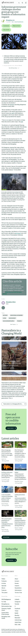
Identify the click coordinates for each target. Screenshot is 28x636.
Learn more (10, 428)
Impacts (17, 585)
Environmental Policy (8, 321)
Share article (16, 26)
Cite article (6, 29)
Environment (12, 318)
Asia (13, 21)
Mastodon (17, 617)
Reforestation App (7, 606)
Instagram (17, 601)
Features (4, 590)
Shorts (3, 588)
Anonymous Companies (16, 315)
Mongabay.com (10, 20)
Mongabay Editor (11, 302)
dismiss (12, 104)
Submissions (18, 590)
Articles (4, 583)
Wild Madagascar (6, 599)
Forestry (19, 321)
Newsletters (18, 588)
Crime (4, 318)
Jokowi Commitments (18, 21)
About (16, 579)
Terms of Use (18, 592)
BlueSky (17, 615)
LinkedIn (17, 599)
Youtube (17, 604)
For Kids (4, 601)
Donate (17, 583)
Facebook (17, 608)
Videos (3, 579)
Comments (6, 26)
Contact (17, 581)
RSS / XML (18, 624)
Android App (18, 620)
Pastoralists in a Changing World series (13, 404)
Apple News (18, 622)
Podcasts (4, 581)
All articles (6, 537)
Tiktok (16, 611)
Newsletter (10, 560)
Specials (4, 585)
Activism (5, 315)
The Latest (4, 592)
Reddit (16, 613)
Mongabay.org (5, 604)
